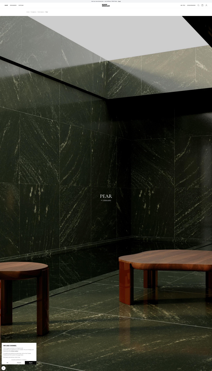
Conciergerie (191, 5)
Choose (19, 362)
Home (27, 12)
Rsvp (119, 1)
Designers (13, 5)
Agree (30, 362)
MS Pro (183, 5)
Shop (6, 5)
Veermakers (41, 12)
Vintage (20, 5)
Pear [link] (47, 12)
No (7, 362)
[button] (3, 368)
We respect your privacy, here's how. (11, 357)
